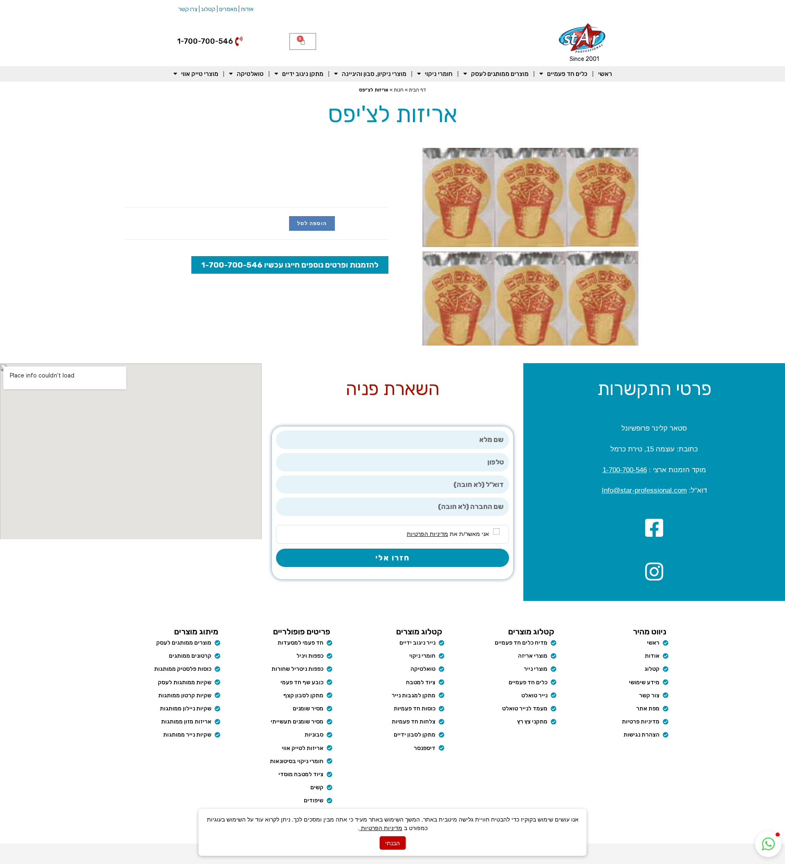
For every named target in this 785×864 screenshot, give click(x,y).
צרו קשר (187, 9)
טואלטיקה (250, 74)
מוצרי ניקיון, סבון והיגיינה (374, 74)
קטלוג (208, 9)
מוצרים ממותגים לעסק (500, 74)
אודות (247, 9)
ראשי (605, 74)
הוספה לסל (312, 223)
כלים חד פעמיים (567, 74)
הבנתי (392, 843)
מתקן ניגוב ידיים (302, 74)
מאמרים (228, 9)
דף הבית (417, 90)
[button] (768, 844)
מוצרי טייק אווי (199, 74)
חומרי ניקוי (439, 74)
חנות (399, 90)
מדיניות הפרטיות (380, 828)
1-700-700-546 (625, 470)
